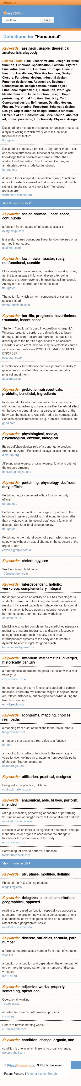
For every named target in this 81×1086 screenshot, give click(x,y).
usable (44, 48)
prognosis (44, 315)
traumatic (10, 319)
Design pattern (35, 86)
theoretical (60, 48)
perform (70, 800)
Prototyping (23, 106)
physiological (33, 433)
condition (29, 1039)
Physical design (65, 119)
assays (51, 433)
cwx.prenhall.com (13, 1052)
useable (33, 262)
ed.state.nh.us (11, 618)
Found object (57, 86)
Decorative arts (43, 61)
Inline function (38, 94)
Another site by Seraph (42, 1073)
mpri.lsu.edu (10, 976)
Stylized (71, 65)
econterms (30, 715)
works (44, 986)
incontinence (30, 319)
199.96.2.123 (11, 1003)
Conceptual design (15, 102)
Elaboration (47, 90)
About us (9, 2)
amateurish (11, 52)
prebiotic (29, 389)
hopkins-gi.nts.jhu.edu (16, 472)
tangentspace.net (13, 732)
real (5, 719)
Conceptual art (12, 86)
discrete (28, 937)
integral (55, 588)
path (72, 937)
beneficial (27, 393)
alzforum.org (10, 455)
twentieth (29, 657)
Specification (55, 115)
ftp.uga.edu (9, 140)
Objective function (47, 73)
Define (47, 20)
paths (15, 719)
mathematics (49, 657)
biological (50, 437)
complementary (34, 588)
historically (11, 662)
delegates (30, 897)
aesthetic (29, 48)
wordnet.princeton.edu (17, 195)
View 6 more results (15, 203)
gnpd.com (8, 423)
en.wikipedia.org (13, 704)
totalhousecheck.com (16, 855)
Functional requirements (19, 90)
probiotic (9, 393)
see (45, 560)
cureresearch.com (14, 1029)
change (45, 1039)
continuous (11, 217)
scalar (27, 213)
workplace (10, 588)
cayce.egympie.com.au (17, 550)
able (45, 800)
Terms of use (68, 1082)
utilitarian (30, 776)
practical (47, 776)
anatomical (31, 800)
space (64, 213)
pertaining (30, 482)
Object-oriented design (30, 111)
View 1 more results (15, 863)
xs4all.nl (7, 955)
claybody (30, 52)
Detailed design (60, 102)
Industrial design (55, 77)
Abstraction (42, 81)
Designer (58, 81)
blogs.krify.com (12, 887)
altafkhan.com (11, 248)
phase (34, 874)
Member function (14, 94)
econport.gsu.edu (13, 766)
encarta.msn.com (13, 842)
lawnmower (31, 258)
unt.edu (7, 745)
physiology (50, 482)
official (17, 486)
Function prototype (47, 69)
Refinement (39, 102)
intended (9, 804)
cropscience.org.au (14, 679)
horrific (28, 315)
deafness (68, 482)
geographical (13, 901)
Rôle (27, 61)
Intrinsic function (60, 111)
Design (60, 61)
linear (53, 213)
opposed (33, 901)
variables (44, 937)
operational (31, 990)
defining (63, 874)
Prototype (64, 90)
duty (5, 486)
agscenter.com (12, 378)
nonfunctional (13, 262)
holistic (55, 584)
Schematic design (62, 106)
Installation (24, 73)
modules (48, 874)
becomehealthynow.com (18, 647)
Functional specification (33, 65)
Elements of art (13, 115)
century (29, 662)
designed (63, 776)
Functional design (28, 77)
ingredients (46, 393)
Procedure (40, 106)
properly (57, 986)
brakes (56, 800)
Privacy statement (45, 1082)
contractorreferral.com (17, 789)
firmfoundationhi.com (16, 305)
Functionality (43, 119)
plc (24, 874)
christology (31, 560)
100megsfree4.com (15, 573)
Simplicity (51, 98)
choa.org (8, 1016)
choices (64, 715)
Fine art (7, 106)
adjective (29, 986)
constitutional (65, 897)
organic (59, 1039)
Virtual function (32, 98)
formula (60, 937)
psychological (13, 437)
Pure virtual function (16, 69)
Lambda (58, 65)
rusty (60, 258)
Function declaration (17, 81)
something (11, 990)
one (71, 1039)
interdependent (34, 584)
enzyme (33, 437)
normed (40, 213)
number (8, 941)
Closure (7, 77)
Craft (63, 98)
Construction (34, 115)
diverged (70, 657)
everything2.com (13, 231)
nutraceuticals (50, 389)
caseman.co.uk (12, 357)
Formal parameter (20, 119)
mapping (48, 715)
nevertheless (65, 315)
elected (46, 897)
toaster (48, 258)
